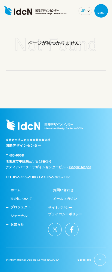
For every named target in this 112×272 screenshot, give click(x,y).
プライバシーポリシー (65, 214)
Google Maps (79, 167)
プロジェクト (21, 207)
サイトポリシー (60, 208)
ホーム (16, 190)
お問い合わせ (63, 190)
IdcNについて (21, 199)
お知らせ (17, 224)
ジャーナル (19, 216)
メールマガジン (65, 199)
